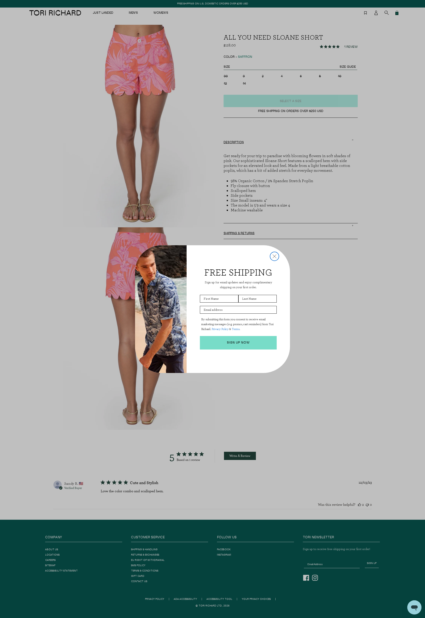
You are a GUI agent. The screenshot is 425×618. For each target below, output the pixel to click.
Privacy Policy (220, 329)
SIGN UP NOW (238, 342)
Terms (236, 329)
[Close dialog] (274, 256)
